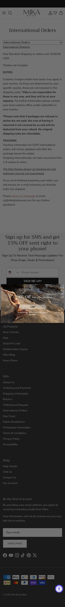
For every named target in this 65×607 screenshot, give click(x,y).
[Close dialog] (62, 286)
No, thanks (32, 314)
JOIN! (32, 307)
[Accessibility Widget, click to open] (59, 589)
